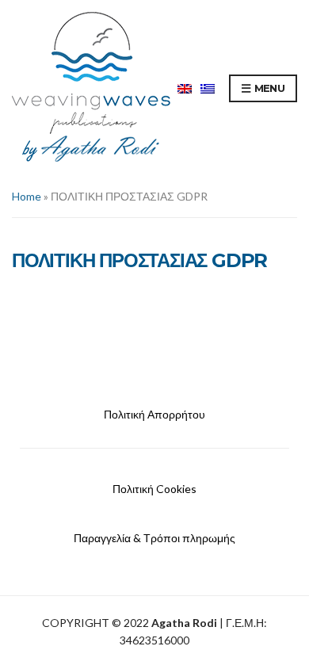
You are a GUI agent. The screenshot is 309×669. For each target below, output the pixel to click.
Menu (267, 88)
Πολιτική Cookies (154, 488)
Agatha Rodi (184, 622)
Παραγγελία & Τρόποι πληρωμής (154, 538)
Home (26, 196)
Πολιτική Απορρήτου (154, 414)
